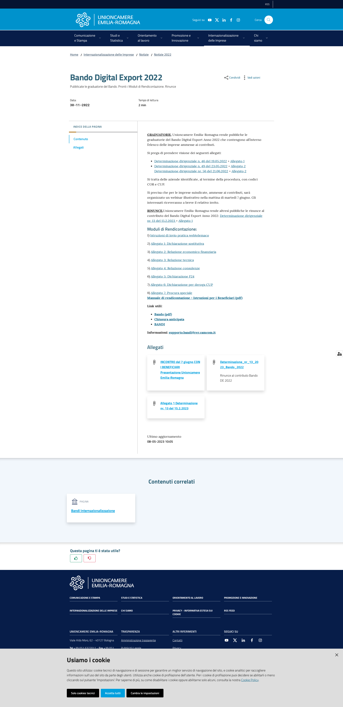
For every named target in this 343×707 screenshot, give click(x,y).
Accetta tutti (113, 693)
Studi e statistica (131, 598)
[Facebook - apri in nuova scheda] (229, 19)
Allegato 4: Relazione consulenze (175, 268)
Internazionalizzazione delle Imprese (109, 54)
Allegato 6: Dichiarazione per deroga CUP (181, 285)
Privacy (177, 648)
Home (74, 54)
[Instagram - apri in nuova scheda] (236, 19)
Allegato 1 (237, 161)
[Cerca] (268, 20)
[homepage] (108, 19)
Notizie (144, 54)
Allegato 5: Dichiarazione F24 (172, 276)
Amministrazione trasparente (138, 640)
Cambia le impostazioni (145, 693)
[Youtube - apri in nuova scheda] (208, 19)
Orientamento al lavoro (188, 598)
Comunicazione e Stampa (85, 598)
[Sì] (76, 558)
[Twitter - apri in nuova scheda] (215, 19)
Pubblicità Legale (131, 648)
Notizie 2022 (162, 54)
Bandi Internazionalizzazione (93, 510)
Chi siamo (127, 610)
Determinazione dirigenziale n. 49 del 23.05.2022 (190, 166)
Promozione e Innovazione (240, 598)
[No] (90, 558)
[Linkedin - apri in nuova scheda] (222, 19)
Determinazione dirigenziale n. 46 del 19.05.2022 (190, 161)
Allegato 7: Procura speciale (171, 293)
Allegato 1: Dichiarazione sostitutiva (177, 243)
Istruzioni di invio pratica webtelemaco (179, 235)
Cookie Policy (250, 680)
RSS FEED (229, 610)
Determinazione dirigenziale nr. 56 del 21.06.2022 (191, 171)
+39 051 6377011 (85, 648)
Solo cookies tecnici (83, 693)
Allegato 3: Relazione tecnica (172, 260)
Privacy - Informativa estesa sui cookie (193, 612)
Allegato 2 (238, 166)
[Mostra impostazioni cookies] (339, 354)
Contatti (177, 640)
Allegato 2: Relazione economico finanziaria (183, 252)
